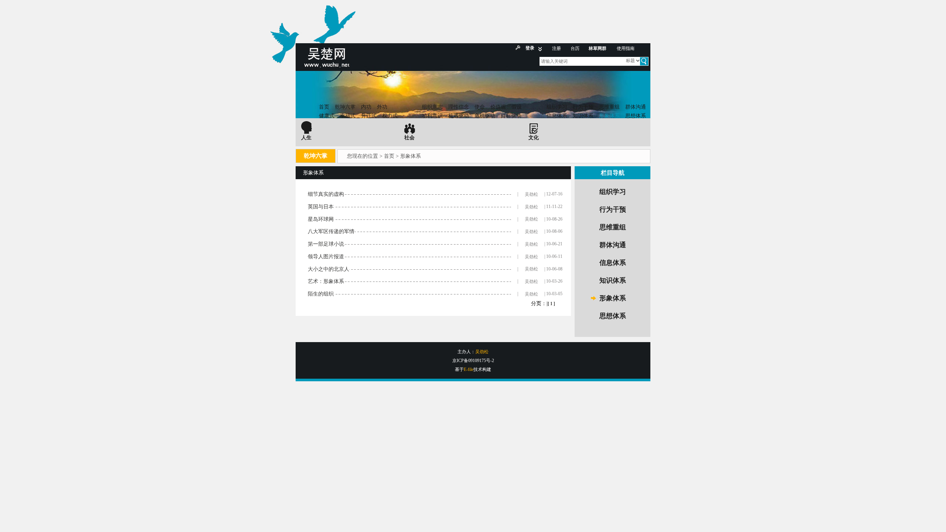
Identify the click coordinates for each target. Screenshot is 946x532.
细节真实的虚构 (326, 194)
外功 (382, 107)
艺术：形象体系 (326, 281)
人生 (306, 137)
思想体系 (635, 116)
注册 (556, 48)
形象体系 (609, 116)
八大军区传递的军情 (331, 231)
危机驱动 (484, 116)
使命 (479, 107)
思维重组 (609, 107)
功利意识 (432, 116)
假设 (516, 107)
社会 (409, 137)
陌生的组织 (321, 294)
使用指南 (625, 48)
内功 (366, 107)
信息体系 (557, 116)
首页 (324, 107)
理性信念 (458, 107)
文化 (533, 137)
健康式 (326, 116)
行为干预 (583, 107)
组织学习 (557, 107)
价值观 (498, 107)
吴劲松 (531, 194)
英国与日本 (321, 206)
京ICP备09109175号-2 (473, 360)
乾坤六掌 (345, 107)
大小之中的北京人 (328, 269)
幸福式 (347, 116)
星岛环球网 (321, 219)
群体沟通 (635, 107)
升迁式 (369, 116)
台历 (575, 48)
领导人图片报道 (326, 256)
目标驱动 (511, 116)
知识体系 (583, 116)
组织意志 (432, 107)
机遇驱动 (458, 116)
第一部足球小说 (326, 244)
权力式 (390, 116)
